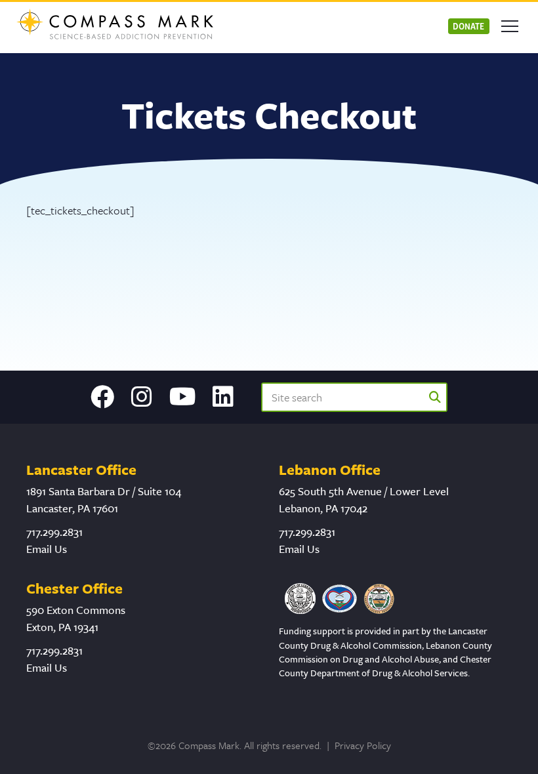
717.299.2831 (54, 531)
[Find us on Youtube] (182, 397)
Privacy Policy (363, 745)
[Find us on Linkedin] (223, 397)
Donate (468, 26)
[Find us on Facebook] (102, 397)
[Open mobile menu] (509, 26)
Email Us (46, 548)
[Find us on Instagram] (141, 397)
